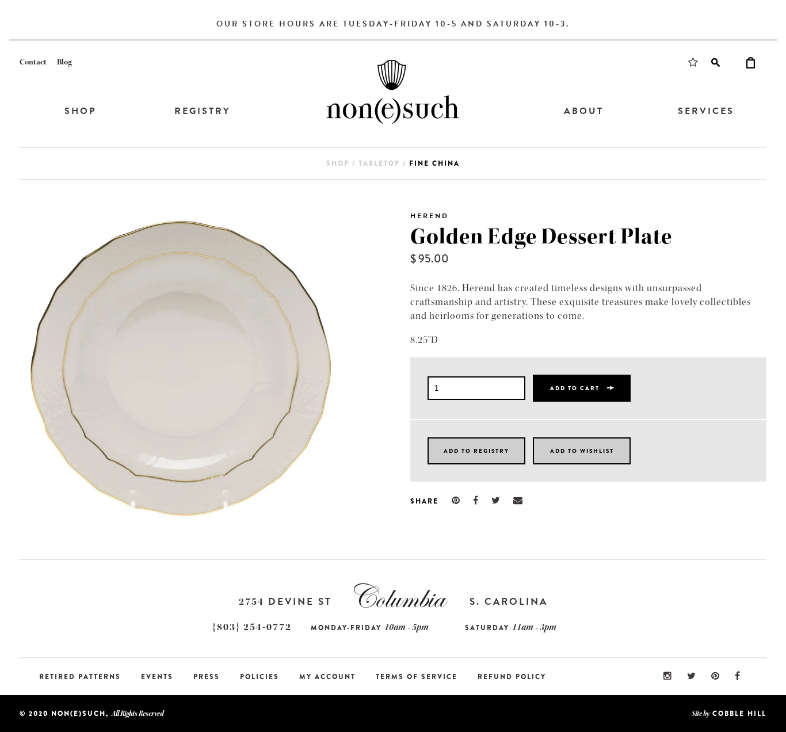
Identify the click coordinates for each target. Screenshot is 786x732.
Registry (202, 111)
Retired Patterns (80, 677)
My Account (327, 677)
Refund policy (512, 677)
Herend (429, 216)
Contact (33, 62)
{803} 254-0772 (252, 627)
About (584, 111)
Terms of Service (416, 677)
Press (206, 677)
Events (157, 677)
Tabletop (379, 163)
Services (706, 111)
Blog (64, 62)
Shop (80, 111)
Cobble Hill (739, 713)
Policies (259, 677)
